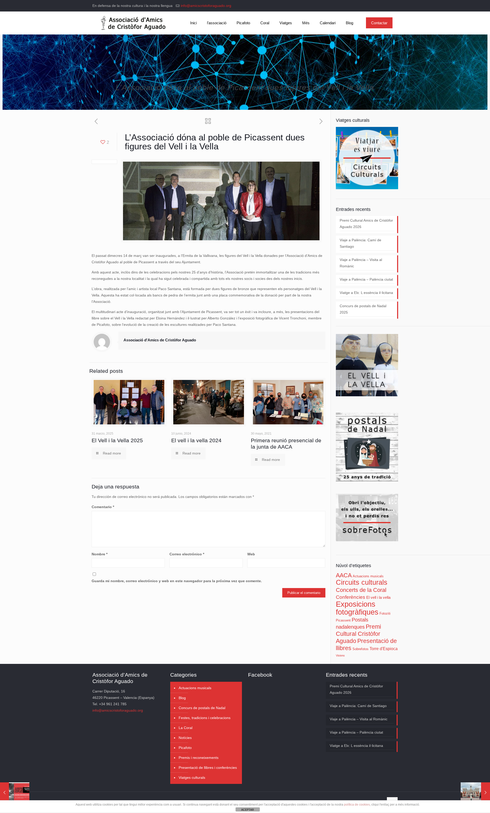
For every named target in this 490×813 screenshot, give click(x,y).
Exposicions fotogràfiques (357, 608)
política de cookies (357, 804)
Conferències (350, 597)
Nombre (99, 554)
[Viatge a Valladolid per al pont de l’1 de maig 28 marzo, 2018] (475, 792)
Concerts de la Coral (361, 590)
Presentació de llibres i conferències (208, 768)
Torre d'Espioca (384, 648)
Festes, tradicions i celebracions (204, 718)
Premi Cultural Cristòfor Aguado (358, 633)
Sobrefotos (360, 649)
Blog (182, 698)
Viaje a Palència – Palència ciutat (366, 279)
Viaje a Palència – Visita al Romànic (361, 263)
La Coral (185, 728)
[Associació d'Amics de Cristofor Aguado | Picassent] (132, 22)
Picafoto (185, 748)
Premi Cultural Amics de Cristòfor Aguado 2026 (366, 223)
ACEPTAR (247, 809)
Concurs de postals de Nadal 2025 (363, 309)
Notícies (185, 738)
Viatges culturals (192, 777)
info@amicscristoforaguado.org (206, 6)
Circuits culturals (361, 582)
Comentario (103, 507)
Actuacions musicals (368, 576)
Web (251, 554)
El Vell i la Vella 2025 (117, 440)
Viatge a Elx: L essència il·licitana (366, 293)
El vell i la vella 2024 (196, 440)
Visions (340, 655)
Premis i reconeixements (198, 758)
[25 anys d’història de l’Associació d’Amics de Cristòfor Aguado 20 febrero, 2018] (14, 792)
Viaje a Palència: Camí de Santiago (360, 243)
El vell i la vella (378, 597)
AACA (344, 575)
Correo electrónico (186, 554)
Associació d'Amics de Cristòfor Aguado (160, 340)
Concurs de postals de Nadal (202, 708)
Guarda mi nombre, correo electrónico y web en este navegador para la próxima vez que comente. (177, 581)
